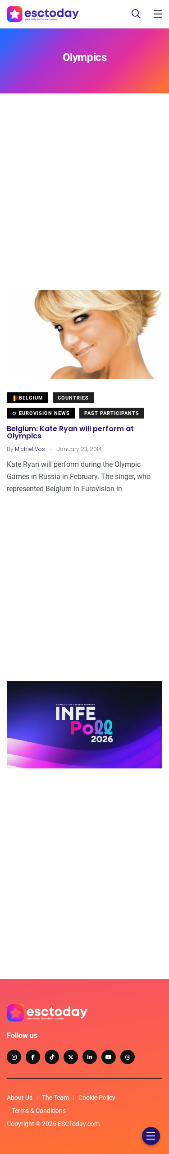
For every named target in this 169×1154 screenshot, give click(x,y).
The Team (55, 1097)
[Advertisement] (84, 205)
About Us (19, 1097)
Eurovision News (43, 413)
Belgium (30, 398)
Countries (73, 398)
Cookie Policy (96, 1097)
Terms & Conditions (39, 1110)
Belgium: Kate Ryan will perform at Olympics (70, 432)
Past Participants (111, 413)
